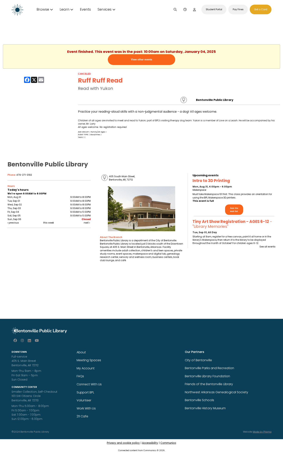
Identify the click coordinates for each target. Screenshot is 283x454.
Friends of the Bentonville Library (209, 384)
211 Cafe (82, 416)
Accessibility (150, 443)
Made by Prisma (262, 431)
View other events (141, 59)
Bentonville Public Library (214, 100)
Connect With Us (89, 384)
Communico (168, 443)
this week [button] (48, 222)
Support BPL (85, 392)
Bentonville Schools (199, 400)
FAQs (80, 376)
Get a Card (260, 9)
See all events (267, 246)
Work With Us (86, 408)
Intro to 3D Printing (211, 180)
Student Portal (214, 9)
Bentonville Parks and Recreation (209, 368)
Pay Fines (238, 9)
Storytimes (95, 134)
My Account (86, 368)
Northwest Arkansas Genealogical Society (216, 392)
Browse (43, 9)
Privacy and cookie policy (123, 443)
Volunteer (84, 400)
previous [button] (13, 222)
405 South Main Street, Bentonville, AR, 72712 (122, 178)
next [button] (86, 222)
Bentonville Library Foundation (207, 376)
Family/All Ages (98, 132)
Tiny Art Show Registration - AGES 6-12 (232, 224)
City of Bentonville (198, 360)
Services (104, 9)
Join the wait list (234, 209)
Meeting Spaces (89, 360)
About (81, 352)
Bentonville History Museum (205, 408)
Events (85, 9)
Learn (64, 9)
